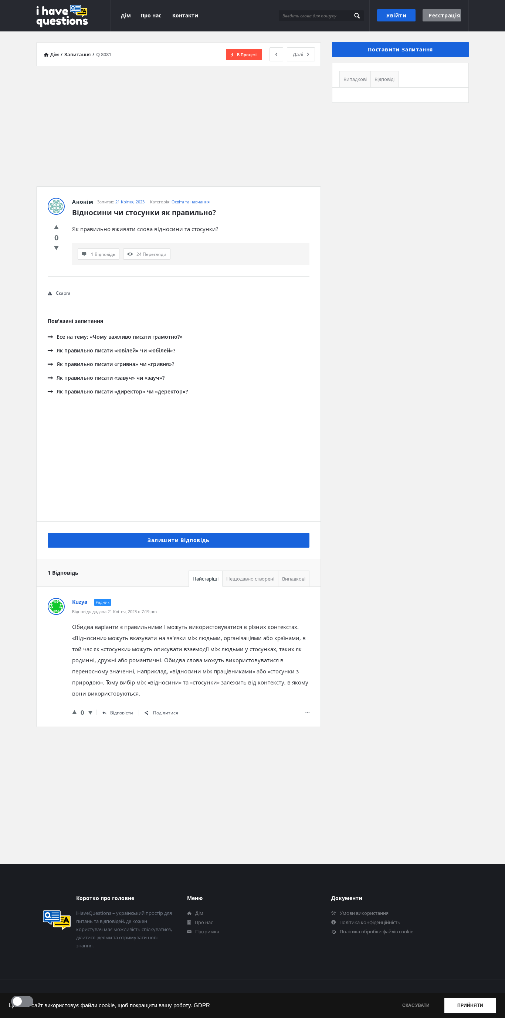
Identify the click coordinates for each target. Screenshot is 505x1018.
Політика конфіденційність (369, 922)
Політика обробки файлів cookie (376, 931)
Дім (126, 15)
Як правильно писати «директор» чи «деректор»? (122, 391)
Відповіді (384, 79)
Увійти (396, 15)
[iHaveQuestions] (73, 15)
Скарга (63, 293)
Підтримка (207, 931)
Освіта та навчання (191, 201)
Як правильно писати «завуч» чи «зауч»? (111, 377)
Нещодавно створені (250, 578)
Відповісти (121, 713)
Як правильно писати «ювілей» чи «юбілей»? (116, 350)
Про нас (150, 15)
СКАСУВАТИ (416, 1005)
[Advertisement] (178, 123)
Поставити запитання (400, 49)
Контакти (185, 15)
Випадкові (293, 578)
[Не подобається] (56, 247)
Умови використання (364, 913)
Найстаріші (205, 578)
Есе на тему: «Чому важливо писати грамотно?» (120, 336)
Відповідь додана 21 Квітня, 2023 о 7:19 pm (114, 611)
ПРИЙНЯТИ (470, 1005)
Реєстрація (444, 15)
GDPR (202, 1005)
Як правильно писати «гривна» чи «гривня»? (115, 364)
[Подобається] (56, 226)
